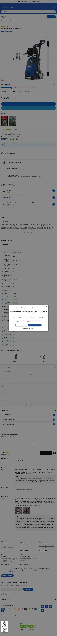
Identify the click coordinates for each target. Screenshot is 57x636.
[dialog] (28, 318)
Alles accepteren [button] (34, 325)
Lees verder (44, 314)
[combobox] (46, 306)
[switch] (4, 631)
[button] (28, 329)
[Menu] (7, 621)
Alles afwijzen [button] (21, 325)
